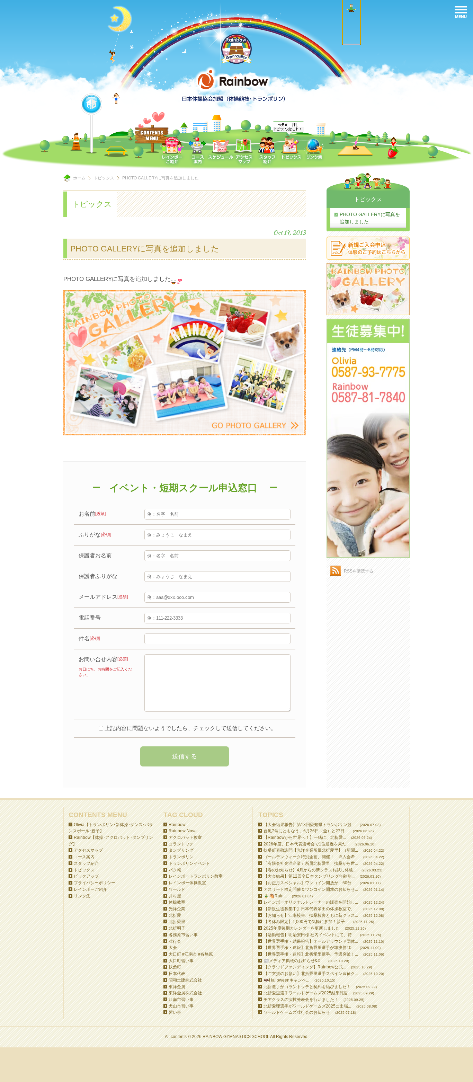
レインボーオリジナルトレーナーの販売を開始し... (311, 902)
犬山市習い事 (181, 1006)
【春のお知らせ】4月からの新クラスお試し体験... (310, 870)
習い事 (175, 1012)
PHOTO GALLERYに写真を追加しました (370, 218)
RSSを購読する (358, 571)
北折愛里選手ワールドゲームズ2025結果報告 (306, 993)
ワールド (177, 889)
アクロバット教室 (185, 837)
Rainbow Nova (183, 830)
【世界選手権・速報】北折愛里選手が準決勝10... (309, 947)
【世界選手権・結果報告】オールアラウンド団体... (311, 941)
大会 (173, 947)
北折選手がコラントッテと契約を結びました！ (307, 986)
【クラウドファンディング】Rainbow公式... (305, 967)
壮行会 (175, 941)
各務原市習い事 (183, 934)
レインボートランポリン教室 (196, 876)
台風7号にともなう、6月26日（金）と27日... (306, 830)
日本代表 (177, 973)
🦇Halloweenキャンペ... (286, 980)
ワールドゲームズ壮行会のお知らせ (297, 1012)
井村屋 (175, 896)
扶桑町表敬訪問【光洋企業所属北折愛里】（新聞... (311, 850)
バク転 (175, 870)
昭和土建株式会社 (185, 980)
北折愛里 (177, 921)
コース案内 (84, 856)
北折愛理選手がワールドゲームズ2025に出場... (307, 1006)
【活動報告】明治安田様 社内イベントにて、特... (309, 934)
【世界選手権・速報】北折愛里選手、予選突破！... (311, 954)
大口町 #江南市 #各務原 (191, 954)
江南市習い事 (181, 999)
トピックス (103, 178)
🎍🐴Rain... (275, 896)
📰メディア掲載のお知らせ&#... (293, 960)
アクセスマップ (88, 850)
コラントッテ (181, 844)
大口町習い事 (181, 960)
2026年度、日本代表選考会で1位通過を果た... (306, 844)
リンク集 (82, 896)
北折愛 (175, 915)
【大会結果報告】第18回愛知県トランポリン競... (309, 824)
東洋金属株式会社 (185, 993)
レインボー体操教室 (187, 882)
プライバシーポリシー (94, 882)
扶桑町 (175, 967)
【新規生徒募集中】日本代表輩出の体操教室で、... (311, 908)
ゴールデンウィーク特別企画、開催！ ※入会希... (311, 856)
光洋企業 (177, 908)
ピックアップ (86, 876)
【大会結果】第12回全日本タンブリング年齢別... (309, 876)
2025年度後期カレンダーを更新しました (302, 928)
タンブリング (181, 850)
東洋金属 (177, 986)
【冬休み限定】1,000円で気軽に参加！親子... (306, 921)
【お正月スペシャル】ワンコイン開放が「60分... (309, 882)
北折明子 (177, 928)
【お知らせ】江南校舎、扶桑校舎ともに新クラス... (311, 915)
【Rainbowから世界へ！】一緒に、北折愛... (305, 837)
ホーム (79, 178)
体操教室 (177, 902)
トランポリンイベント (189, 863)
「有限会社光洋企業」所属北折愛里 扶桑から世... (311, 863)
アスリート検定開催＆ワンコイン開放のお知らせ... (311, 889)
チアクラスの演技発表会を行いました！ (301, 999)
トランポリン (181, 856)
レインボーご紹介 (90, 889)
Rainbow (177, 824)
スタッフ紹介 (86, 863)
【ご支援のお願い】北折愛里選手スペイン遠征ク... (311, 973)
